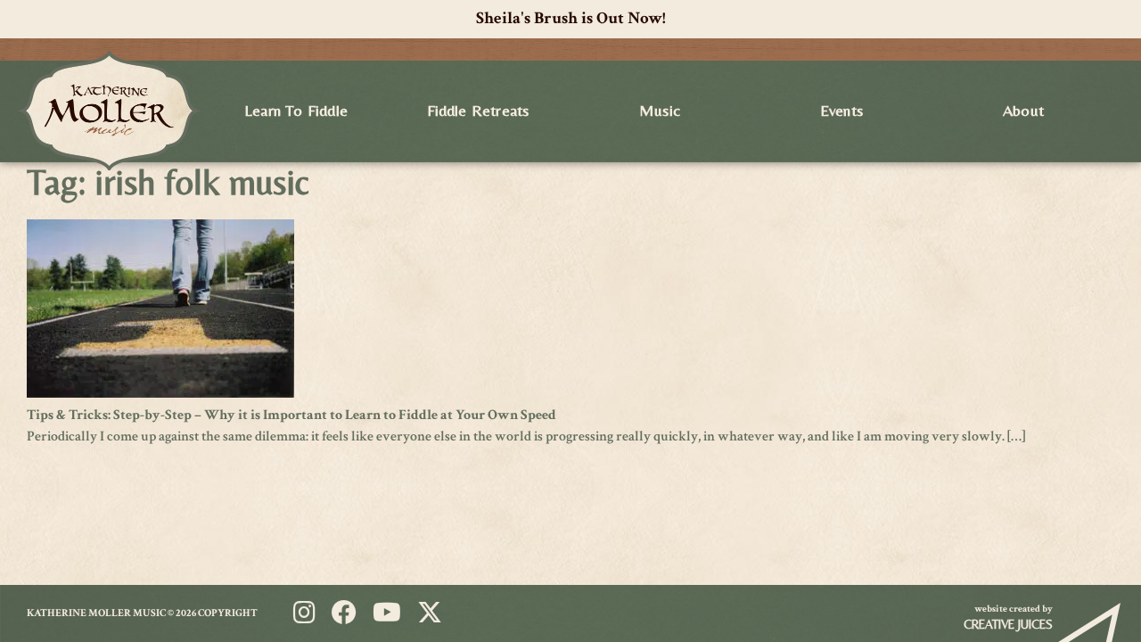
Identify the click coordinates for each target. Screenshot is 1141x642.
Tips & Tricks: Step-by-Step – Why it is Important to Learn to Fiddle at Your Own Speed (291, 415)
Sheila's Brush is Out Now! (571, 18)
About (1023, 110)
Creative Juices (1008, 624)
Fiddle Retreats (478, 110)
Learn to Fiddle (296, 110)
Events (841, 110)
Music (659, 110)
